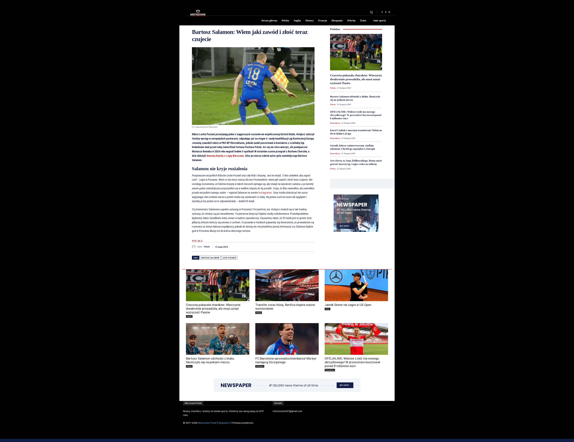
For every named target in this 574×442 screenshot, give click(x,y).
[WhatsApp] (312, 247)
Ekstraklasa (335, 123)
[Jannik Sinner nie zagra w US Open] (356, 285)
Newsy (258, 313)
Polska (197, 241)
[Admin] (194, 247)
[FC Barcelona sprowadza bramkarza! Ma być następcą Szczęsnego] (287, 339)
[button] (371, 12)
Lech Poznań (229, 258)
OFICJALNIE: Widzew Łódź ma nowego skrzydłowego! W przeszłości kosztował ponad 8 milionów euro (355, 115)
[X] (389, 12)
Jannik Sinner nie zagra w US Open (348, 305)
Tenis (327, 309)
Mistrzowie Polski (207, 422)
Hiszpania (259, 366)
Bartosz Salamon (210, 258)
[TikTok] (385, 12)
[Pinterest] (305, 247)
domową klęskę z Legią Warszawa (225, 155)
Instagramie (265, 192)
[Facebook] (382, 12)
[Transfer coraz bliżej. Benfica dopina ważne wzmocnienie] (287, 285)
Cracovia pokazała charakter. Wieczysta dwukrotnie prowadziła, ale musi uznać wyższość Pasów (356, 79)
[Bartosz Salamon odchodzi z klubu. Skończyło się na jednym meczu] (217, 339)
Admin (207, 247)
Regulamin (224, 422)
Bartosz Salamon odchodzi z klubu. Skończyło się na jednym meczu (210, 360)
